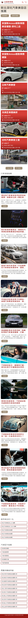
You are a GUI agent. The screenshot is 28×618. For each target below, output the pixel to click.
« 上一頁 (9, 168)
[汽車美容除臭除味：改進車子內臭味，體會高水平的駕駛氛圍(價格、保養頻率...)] (14, 499)
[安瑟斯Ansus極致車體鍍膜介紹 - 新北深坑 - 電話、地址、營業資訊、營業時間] (14, 59)
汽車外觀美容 (5, 555)
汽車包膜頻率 (5, 552)
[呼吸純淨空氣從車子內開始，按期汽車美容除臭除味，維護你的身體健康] (14, 296)
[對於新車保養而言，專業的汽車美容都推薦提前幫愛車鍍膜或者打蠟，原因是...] (14, 226)
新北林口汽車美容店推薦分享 (9, 592)
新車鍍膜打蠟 (5, 559)
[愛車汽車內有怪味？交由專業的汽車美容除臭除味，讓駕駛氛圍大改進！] (14, 261)
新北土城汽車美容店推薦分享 (9, 606)
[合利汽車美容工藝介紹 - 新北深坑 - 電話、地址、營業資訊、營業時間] (14, 143)
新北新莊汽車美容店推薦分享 (9, 577)
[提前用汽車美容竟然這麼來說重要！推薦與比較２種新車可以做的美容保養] (14, 192)
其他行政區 (15, 15)
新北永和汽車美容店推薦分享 (9, 585)
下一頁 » (18, 168)
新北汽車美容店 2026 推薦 (9, 526)
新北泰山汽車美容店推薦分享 (9, 596)
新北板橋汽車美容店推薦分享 (9, 581)
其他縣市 (4, 15)
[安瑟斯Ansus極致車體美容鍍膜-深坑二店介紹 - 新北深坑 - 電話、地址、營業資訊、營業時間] (14, 28)
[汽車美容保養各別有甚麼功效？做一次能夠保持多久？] (14, 431)
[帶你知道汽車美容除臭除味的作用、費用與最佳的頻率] (14, 464)
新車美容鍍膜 (5, 548)
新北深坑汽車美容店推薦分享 (9, 599)
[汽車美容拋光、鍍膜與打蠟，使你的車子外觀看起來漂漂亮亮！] (14, 361)
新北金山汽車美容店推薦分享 (9, 603)
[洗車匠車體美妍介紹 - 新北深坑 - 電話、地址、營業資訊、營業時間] (14, 116)
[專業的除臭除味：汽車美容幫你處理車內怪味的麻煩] (14, 396)
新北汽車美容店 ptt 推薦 (8, 523)
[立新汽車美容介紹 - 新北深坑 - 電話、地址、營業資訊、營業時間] (14, 88)
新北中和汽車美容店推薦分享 (9, 574)
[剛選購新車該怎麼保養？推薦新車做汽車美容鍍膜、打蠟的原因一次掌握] (14, 328)
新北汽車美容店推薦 (7, 530)
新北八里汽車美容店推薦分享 (9, 588)
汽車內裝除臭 (5, 563)
